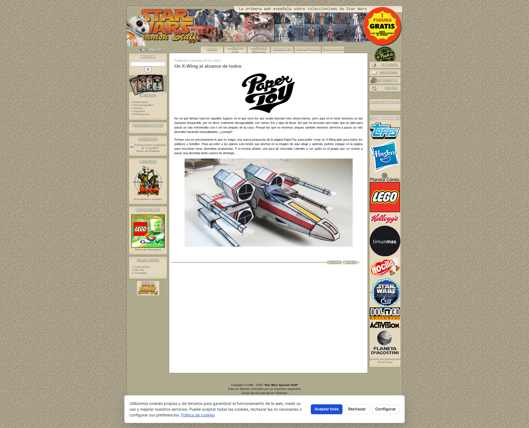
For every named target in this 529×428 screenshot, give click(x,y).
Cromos (138, 108)
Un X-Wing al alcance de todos (207, 66)
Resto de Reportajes (148, 249)
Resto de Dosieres (148, 150)
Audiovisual (140, 101)
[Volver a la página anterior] (334, 263)
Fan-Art (139, 269)
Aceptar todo (326, 409)
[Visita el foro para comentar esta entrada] (350, 263)
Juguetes (139, 111)
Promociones (141, 114)
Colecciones (142, 266)
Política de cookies (198, 415)
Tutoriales (140, 272)
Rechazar (357, 409)
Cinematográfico (143, 105)
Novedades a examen (148, 199)
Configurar (385, 409)
